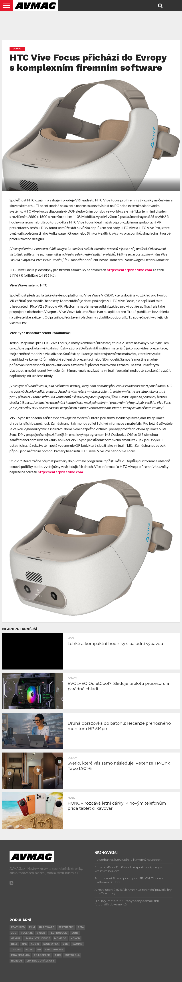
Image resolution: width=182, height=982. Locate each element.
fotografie (42, 955)
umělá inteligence (37, 938)
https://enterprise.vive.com (129, 270)
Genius (15, 938)
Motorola (72, 955)
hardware (46, 927)
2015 (65, 944)
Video (29, 949)
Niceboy (16, 960)
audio (35, 944)
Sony (74, 932)
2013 (14, 932)
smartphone (54, 949)
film (32, 927)
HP (39, 949)
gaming (77, 944)
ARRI (58, 955)
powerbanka (20, 955)
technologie (58, 932)
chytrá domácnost (40, 960)
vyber (41, 932)
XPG (24, 944)
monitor (60, 938)
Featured (18, 927)
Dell (14, 944)
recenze (27, 932)
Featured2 (66, 927)
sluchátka (51, 944)
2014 (81, 927)
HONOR (75, 938)
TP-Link (16, 949)
